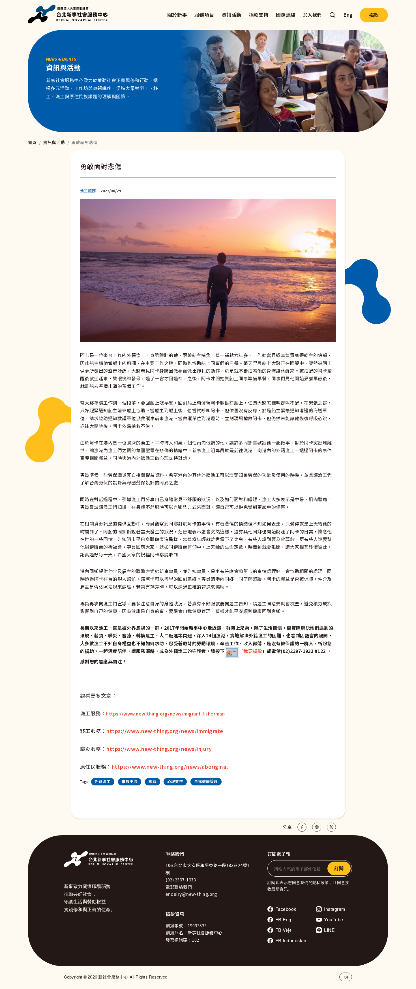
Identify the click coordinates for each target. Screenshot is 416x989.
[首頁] (69, 15)
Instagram (334, 909)
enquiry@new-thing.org (191, 894)
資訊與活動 (54, 142)
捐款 (374, 14)
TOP (345, 977)
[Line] (316, 827)
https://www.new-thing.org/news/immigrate (164, 730)
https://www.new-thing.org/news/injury (159, 748)
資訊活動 (231, 14)
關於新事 (177, 14)
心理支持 (175, 781)
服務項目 (204, 14)
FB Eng (283, 919)
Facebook (285, 909)
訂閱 (339, 868)
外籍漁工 (103, 781)
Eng (348, 14)
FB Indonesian (290, 940)
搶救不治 (130, 781)
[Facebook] (301, 827)
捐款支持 (259, 14)
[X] (331, 827)
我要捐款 (252, 651)
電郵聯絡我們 (179, 887)
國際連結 (286, 14)
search (332, 15)
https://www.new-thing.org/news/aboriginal (169, 766)
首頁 (32, 142)
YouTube (333, 919)
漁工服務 (88, 190)
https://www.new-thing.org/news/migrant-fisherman (165, 713)
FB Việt (283, 930)
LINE (329, 930)
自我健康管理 (206, 781)
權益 (152, 781)
